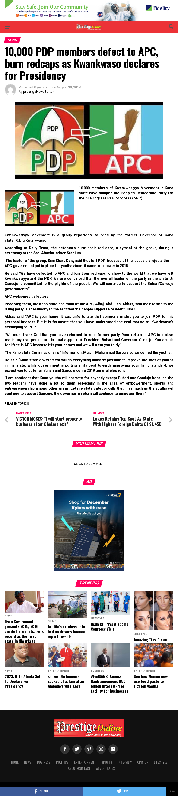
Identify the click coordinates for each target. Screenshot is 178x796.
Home (15, 762)
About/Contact (79, 768)
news (28, 762)
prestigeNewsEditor (38, 92)
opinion (142, 762)
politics (62, 762)
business (44, 762)
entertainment (85, 762)
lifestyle (160, 762)
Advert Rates (105, 768)
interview (125, 762)
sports (106, 762)
